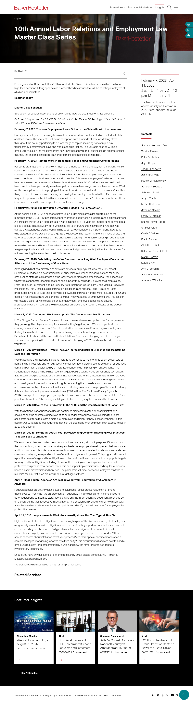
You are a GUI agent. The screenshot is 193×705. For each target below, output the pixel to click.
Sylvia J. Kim (148, 263)
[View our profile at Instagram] (167, 695)
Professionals (117, 7)
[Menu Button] (176, 8)
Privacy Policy (49, 695)
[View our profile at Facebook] (163, 695)
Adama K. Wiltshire (151, 280)
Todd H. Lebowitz (151, 169)
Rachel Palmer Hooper (153, 222)
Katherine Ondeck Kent (154, 251)
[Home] (187, 24)
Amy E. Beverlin (150, 269)
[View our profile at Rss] (177, 695)
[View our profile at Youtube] (172, 695)
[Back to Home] (31, 8)
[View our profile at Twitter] (158, 695)
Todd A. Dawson (150, 151)
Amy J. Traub (148, 198)
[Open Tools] (187, 36)
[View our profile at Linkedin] (153, 695)
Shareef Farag (149, 228)
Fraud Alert (103, 695)
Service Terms (64, 695)
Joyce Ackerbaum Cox (154, 145)
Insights (159, 7)
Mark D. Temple (149, 257)
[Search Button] (169, 8)
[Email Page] (187, 30)
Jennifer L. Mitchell (152, 274)
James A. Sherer (150, 210)
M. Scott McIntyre (151, 204)
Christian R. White (151, 245)
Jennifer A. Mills (150, 175)
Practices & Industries (140, 7)
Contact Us (116, 695)
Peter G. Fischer (150, 157)
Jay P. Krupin (148, 163)
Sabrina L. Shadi (150, 192)
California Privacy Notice (84, 695)
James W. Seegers (151, 186)
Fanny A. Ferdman (151, 216)
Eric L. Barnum (149, 239)
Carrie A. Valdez (150, 233)
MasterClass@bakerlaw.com (30, 559)
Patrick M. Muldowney (153, 181)
